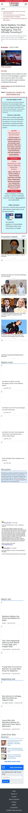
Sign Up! (5, 781)
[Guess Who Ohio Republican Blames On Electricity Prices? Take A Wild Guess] (12, 712)
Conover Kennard (6, 649)
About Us (14, 794)
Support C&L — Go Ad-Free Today (14, 1)
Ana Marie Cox (10, 92)
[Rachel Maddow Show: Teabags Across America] (14, 449)
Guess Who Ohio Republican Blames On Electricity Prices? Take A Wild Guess (11, 723)
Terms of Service (20, 479)
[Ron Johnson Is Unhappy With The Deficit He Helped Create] (12, 687)
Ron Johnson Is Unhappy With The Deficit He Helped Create (11, 698)
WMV (2, 67)
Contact (14, 797)
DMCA (14, 805)
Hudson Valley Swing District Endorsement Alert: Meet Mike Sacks (15, 750)
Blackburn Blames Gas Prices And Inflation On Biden (11, 618)
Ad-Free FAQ (19, 198)
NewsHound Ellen (6, 673)
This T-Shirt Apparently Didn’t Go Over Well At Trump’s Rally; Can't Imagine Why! (10, 643)
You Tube (4, 71)
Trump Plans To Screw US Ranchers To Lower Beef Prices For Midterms (11, 669)
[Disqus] (14, 537)
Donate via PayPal (18, 215)
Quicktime (7, 67)
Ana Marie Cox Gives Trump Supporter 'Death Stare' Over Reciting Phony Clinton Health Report (13, 434)
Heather (5, 47)
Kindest (9, 219)
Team (14, 791)
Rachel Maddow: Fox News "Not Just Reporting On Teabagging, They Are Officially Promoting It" (13, 28)
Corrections (14, 807)
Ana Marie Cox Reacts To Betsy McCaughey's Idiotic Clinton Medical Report (12, 383)
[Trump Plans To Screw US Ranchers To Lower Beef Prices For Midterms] (12, 658)
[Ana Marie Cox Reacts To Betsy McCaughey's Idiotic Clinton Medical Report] (14, 372)
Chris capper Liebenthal (7, 703)
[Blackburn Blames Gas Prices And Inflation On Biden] (12, 608)
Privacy (14, 802)
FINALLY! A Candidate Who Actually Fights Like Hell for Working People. (14, 756)
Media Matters (5, 86)
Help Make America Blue (12, 761)
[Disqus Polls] (14, 501)
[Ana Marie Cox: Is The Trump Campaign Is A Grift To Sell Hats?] (14, 398)
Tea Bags (19, 92)
